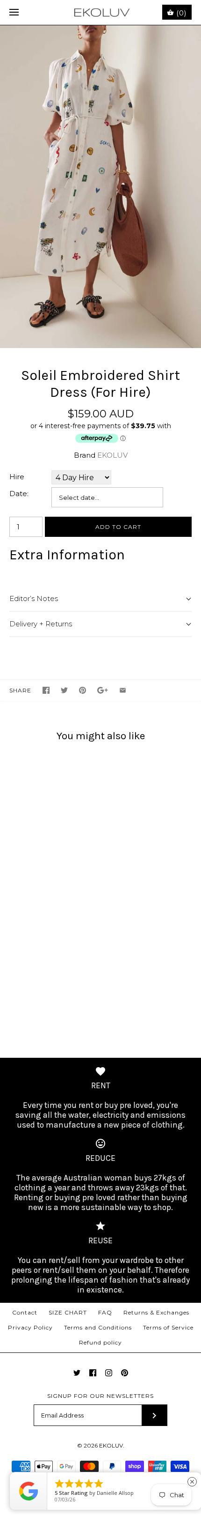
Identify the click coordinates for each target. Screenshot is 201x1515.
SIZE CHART (68, 1312)
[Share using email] (122, 690)
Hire (16, 476)
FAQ (105, 1312)
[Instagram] (108, 1372)
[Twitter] (76, 1372)
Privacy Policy (30, 1327)
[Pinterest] (124, 1372)
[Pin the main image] (82, 690)
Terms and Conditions (98, 1327)
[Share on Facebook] (46, 690)
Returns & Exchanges (156, 1312)
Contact (24, 1312)
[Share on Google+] (102, 690)
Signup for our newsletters (100, 1395)
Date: (19, 493)
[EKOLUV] (100, 12)
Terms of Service (168, 1327)
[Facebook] (92, 1372)
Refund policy (100, 1342)
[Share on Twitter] (64, 690)
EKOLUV (112, 455)
